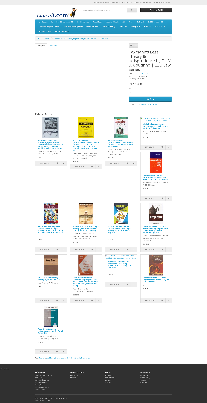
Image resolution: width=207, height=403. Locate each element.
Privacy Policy (39, 385)
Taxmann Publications (143, 74)
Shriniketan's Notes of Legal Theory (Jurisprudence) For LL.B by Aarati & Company (85, 228)
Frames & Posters (45, 32)
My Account (144, 375)
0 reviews (143, 104)
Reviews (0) (53, 46)
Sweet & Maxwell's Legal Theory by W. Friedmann (49, 278)
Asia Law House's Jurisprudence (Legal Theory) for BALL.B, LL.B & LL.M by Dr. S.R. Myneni (121, 143)
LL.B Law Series (84, 358)
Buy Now (150, 99)
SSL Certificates (5, 369)
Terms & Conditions (42, 387)
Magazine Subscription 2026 (115, 22)
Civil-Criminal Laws (82, 22)
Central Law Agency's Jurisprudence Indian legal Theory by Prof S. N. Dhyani (155, 177)
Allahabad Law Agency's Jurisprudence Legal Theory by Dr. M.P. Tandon (155, 126)
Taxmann (42, 358)
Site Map (73, 378)
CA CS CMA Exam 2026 (155, 22)
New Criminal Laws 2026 (64, 22)
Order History (145, 378)
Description (41, 46)
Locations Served (41, 382)
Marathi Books (97, 22)
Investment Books (92, 27)
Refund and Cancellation (43, 375)
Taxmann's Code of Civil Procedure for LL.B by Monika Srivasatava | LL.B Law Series (119, 264)
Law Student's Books (46, 22)
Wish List (143, 380)
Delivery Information (42, 380)
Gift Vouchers (109, 378)
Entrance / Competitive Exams (49, 27)
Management (135, 27)
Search (47, 39)
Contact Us (74, 375)
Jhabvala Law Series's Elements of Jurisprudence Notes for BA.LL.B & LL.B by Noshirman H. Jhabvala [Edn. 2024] (85, 281)
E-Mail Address (40, 390)
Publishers (108, 375)
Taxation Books (159, 27)
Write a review (152, 104)
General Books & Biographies (73, 27)
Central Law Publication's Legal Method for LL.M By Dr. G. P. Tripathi (156, 279)
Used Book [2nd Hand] (136, 22)
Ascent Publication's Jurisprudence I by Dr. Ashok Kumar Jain (50, 331)
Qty (130, 88)
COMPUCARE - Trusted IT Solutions (55, 398)
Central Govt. (123, 27)
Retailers (108, 380)
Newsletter (144, 382)
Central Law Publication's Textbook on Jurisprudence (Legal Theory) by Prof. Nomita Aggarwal (155, 229)
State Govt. (147, 27)
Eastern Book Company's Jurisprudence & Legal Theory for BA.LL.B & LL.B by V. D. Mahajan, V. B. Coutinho (50, 229)
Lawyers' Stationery (108, 27)
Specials (108, 382)
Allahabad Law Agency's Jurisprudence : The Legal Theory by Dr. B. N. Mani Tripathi (119, 229)
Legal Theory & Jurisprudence (56, 358)
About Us (38, 378)
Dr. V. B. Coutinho (73, 358)
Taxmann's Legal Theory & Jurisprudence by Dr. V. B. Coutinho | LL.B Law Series (81, 39)
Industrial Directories (62, 32)
